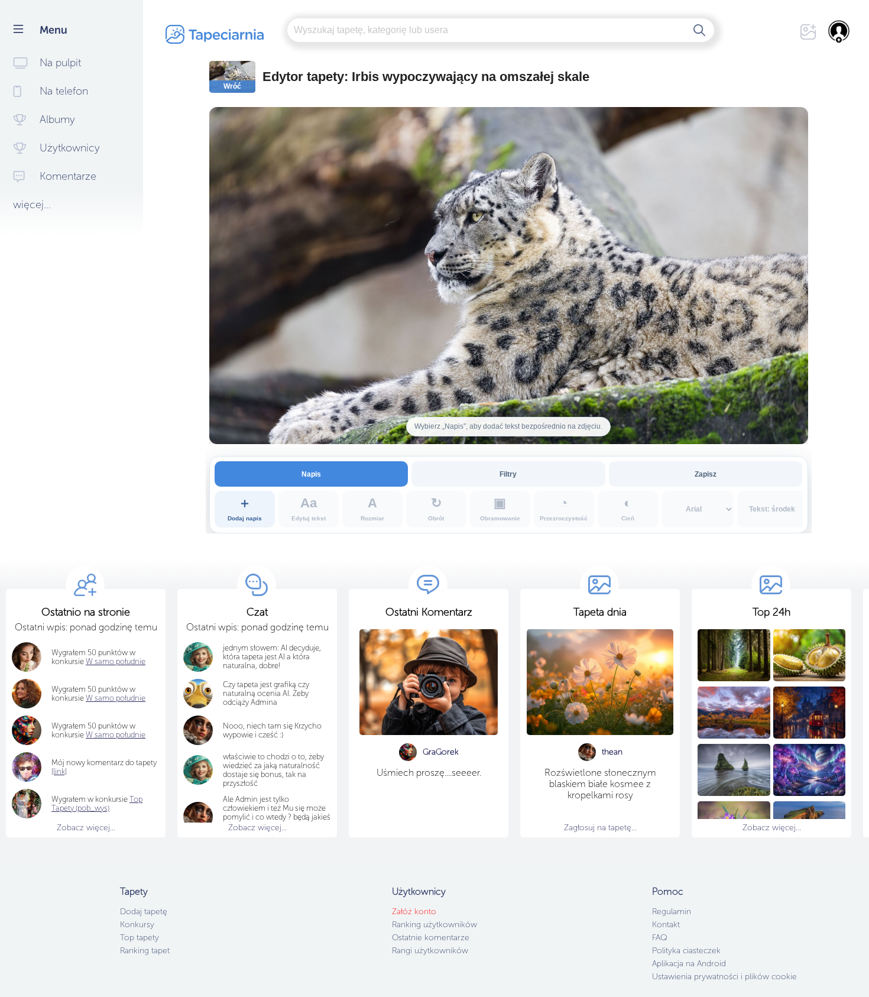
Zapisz (705, 474)
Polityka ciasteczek (686, 951)
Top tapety (139, 938)
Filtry (508, 474)
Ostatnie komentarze (430, 938)
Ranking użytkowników (434, 925)
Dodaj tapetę (143, 912)
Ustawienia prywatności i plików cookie (724, 977)
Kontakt (666, 925)
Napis (311, 474)
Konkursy (137, 925)
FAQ (659, 938)
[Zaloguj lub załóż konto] (839, 31)
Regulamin (671, 912)
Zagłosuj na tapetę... (600, 828)
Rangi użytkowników (430, 951)
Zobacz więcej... (86, 828)
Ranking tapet (145, 951)
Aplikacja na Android (689, 964)
